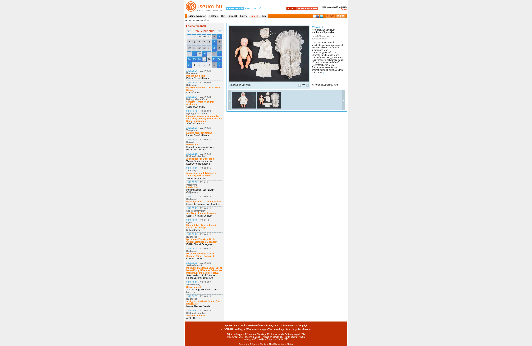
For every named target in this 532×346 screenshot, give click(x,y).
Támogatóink (273, 325)
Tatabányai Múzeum (196, 178)
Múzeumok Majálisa (272, 337)
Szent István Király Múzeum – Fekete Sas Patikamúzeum (200, 276)
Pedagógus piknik (195, 76)
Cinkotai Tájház (194, 258)
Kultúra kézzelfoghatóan (199, 133)
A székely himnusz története (201, 213)
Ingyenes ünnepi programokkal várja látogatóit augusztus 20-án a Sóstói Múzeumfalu (204, 118)
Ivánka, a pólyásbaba (323, 32)
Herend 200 (192, 144)
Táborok (243, 344)
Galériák (205, 20)
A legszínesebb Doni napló (200, 159)
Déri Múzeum (193, 92)
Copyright (303, 325)
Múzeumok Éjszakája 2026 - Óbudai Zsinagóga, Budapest (201, 240)
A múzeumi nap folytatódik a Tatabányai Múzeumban (201, 174)
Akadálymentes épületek (281, 344)
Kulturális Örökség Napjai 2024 (290, 334)
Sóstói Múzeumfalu (195, 107)
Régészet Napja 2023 (277, 339)
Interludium (192, 187)
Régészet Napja (258, 344)
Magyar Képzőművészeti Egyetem (203, 204)
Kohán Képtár (193, 230)
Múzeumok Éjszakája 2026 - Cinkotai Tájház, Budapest (200, 254)
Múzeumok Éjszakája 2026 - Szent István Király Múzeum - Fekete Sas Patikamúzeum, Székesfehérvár (204, 270)
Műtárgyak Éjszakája (254, 339)
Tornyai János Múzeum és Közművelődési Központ (199, 162)
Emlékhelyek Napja (295, 337)
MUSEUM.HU (192, 20)
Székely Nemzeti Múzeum (199, 216)
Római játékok (193, 287)
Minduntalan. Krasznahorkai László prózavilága (201, 226)
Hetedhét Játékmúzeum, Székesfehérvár (324, 37)
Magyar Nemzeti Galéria (198, 306)
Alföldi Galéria (193, 318)
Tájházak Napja (234, 334)
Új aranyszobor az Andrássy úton (203, 201)
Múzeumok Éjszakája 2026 (258, 334)
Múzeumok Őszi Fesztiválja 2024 (243, 337)
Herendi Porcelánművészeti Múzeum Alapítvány (200, 148)
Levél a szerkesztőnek (251, 325)
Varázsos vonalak (195, 315)
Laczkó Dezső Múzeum (197, 135)
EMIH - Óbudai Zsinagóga (199, 244)
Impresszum (230, 325)
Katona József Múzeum (197, 78)
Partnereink (289, 325)
